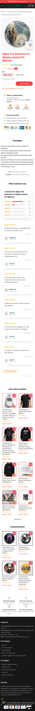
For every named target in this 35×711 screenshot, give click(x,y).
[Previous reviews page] (22, 376)
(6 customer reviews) (16, 65)
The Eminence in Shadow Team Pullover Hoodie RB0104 (8, 480)
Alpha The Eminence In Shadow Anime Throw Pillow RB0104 (8, 508)
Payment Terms (5, 667)
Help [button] (32, 708)
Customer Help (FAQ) (7, 675)
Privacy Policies (5, 650)
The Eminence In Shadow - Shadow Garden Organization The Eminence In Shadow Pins (25, 580)
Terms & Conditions (7, 647)
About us (4, 645)
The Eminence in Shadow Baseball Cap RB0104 (25, 480)
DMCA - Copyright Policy (8, 653)
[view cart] (32, 6)
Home (3, 12)
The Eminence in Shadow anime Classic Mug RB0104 (25, 508)
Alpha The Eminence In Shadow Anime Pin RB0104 (8, 578)
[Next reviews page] (31, 376)
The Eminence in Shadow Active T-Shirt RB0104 (25, 411)
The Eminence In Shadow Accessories (19, 12)
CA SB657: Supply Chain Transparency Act (13, 655)
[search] (29, 6)
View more (17, 519)
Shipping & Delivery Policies (9, 664)
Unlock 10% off (3, 703)
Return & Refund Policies (8, 669)
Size (3, 72)
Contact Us (4, 672)
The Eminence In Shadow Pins (11, 15)
